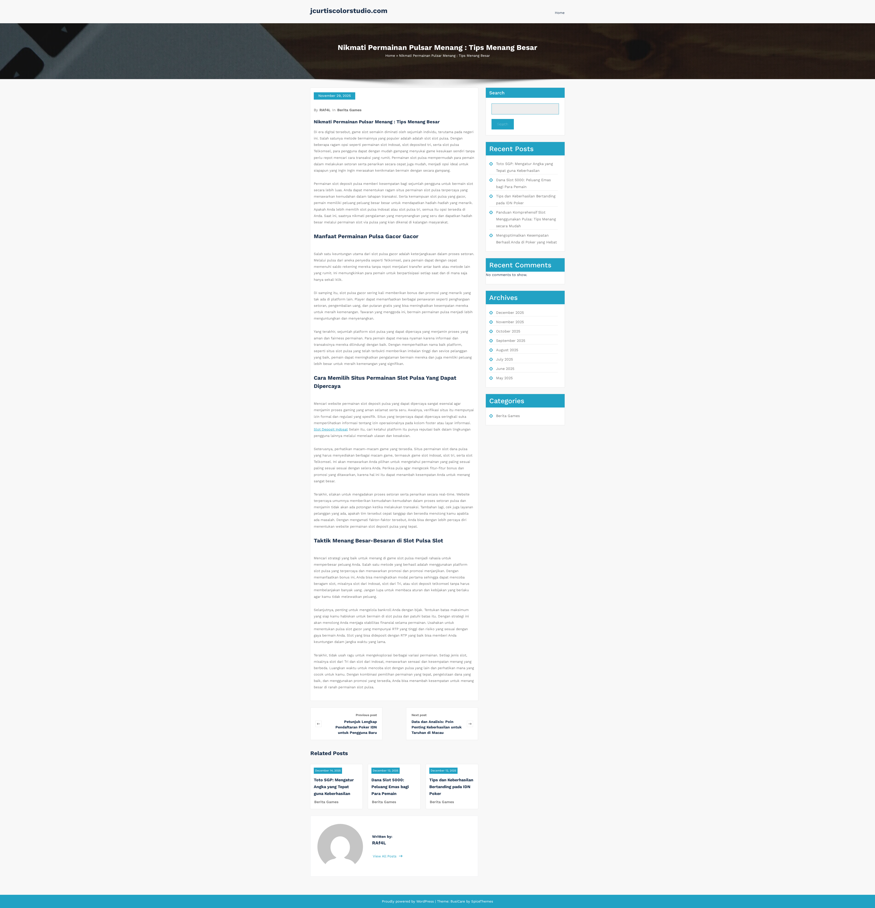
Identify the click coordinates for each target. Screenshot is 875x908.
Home (560, 13)
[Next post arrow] (470, 723)
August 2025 (507, 350)
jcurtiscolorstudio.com (348, 11)
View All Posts (385, 856)
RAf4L (325, 110)
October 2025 (508, 331)
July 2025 (504, 359)
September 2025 (510, 340)
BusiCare (458, 901)
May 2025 (504, 378)
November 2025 (510, 322)
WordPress (425, 901)
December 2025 (510, 312)
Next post (419, 715)
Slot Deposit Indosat (331, 429)
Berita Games (349, 110)
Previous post (366, 715)
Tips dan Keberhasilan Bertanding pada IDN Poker (451, 786)
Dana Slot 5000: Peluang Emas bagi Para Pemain (390, 786)
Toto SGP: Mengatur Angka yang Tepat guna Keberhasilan (334, 786)
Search (496, 92)
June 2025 (505, 368)
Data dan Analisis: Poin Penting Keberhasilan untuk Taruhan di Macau (437, 727)
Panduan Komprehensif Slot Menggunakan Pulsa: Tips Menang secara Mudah (526, 219)
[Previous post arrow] (318, 723)
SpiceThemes (481, 901)
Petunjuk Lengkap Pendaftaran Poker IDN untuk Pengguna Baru (356, 727)
